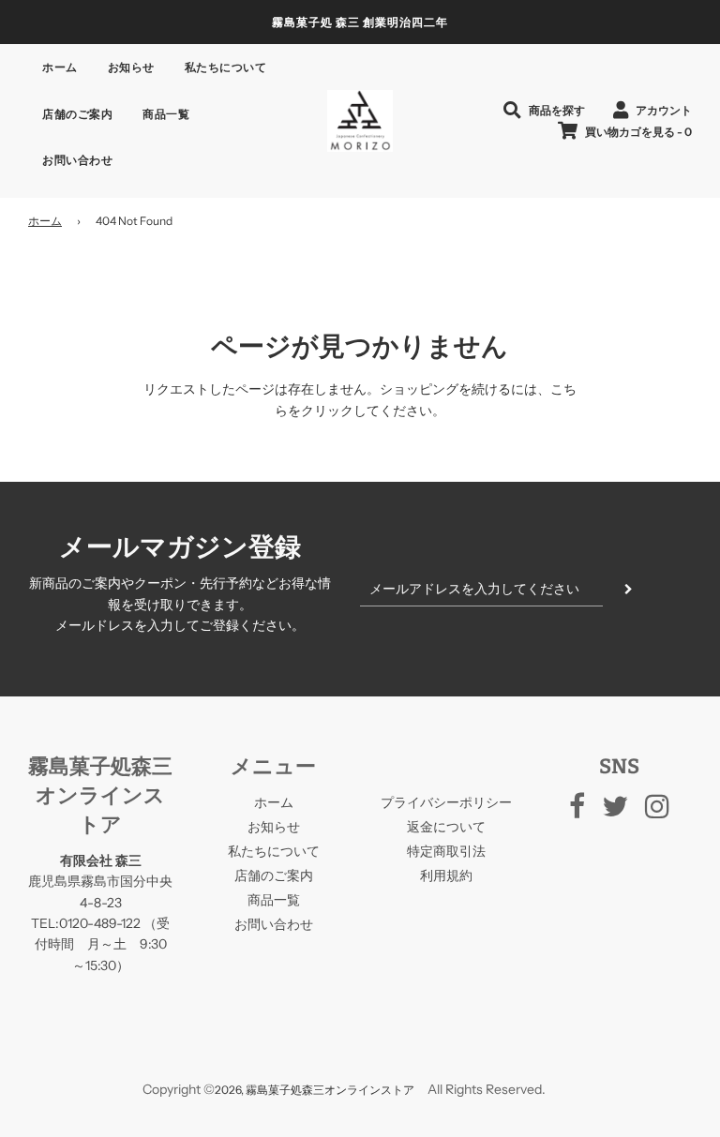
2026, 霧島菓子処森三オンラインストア (314, 1090)
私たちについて (226, 67)
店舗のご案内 (77, 114)
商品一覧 (165, 114)
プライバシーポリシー (446, 802)
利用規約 (446, 875)
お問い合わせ (77, 160)
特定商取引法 (446, 851)
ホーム (60, 67)
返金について (446, 826)
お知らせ (131, 67)
